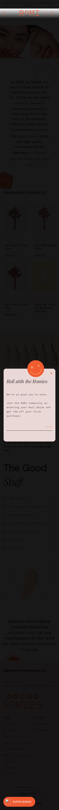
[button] (4, 13)
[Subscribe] (48, 426)
